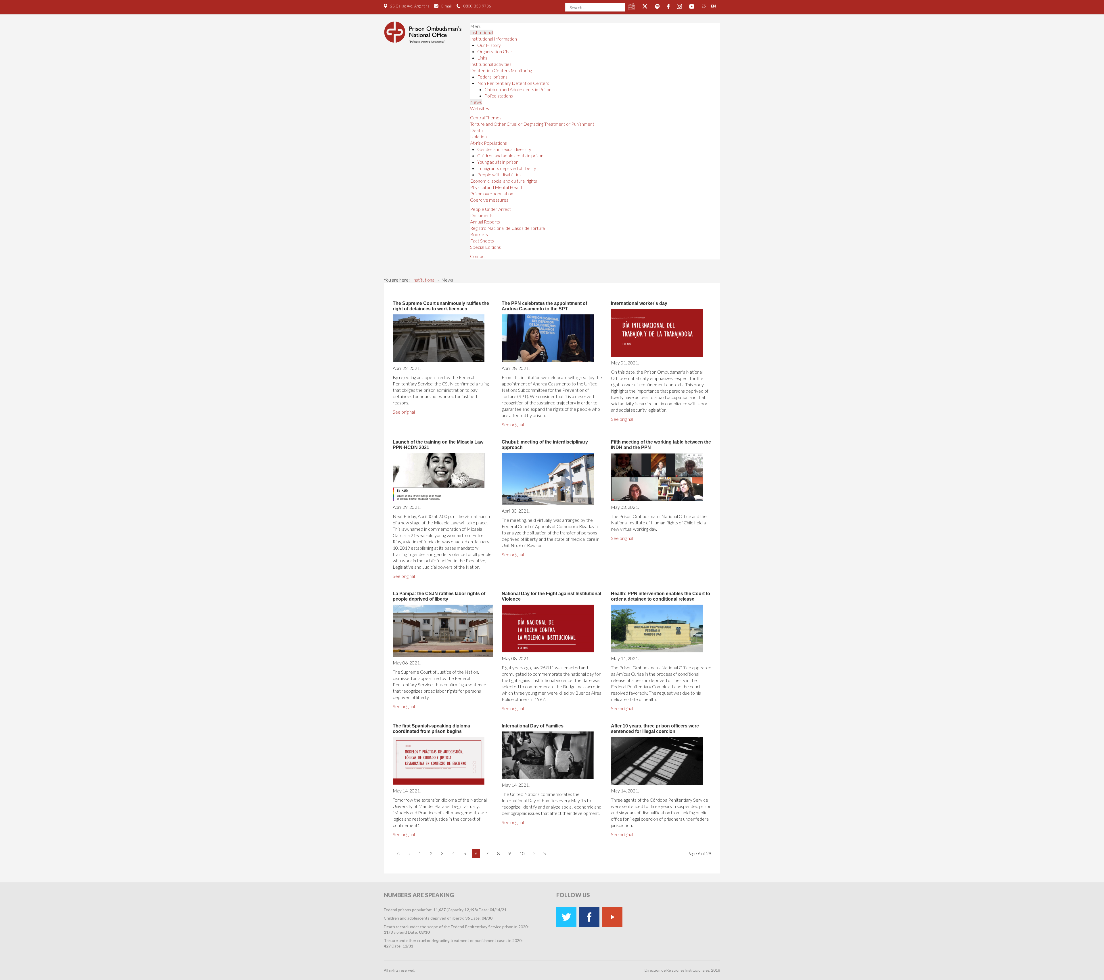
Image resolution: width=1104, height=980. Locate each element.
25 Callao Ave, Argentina (410, 6)
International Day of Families (533, 725)
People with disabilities (499, 174)
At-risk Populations (488, 143)
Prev (409, 853)
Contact (478, 256)
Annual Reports (485, 221)
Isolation (478, 136)
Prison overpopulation (491, 193)
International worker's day (639, 303)
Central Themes (485, 117)
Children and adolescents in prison (510, 155)
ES (704, 6)
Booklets (479, 234)
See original (404, 411)
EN (713, 6)
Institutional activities (490, 64)
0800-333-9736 (477, 6)
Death (476, 130)
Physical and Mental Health (496, 187)
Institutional (481, 32)
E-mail (446, 6)
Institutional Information (493, 38)
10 (522, 853)
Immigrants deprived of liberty (506, 168)
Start (398, 853)
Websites (479, 108)
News (476, 102)
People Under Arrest (490, 209)
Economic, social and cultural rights (503, 181)
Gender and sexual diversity (504, 149)
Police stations (498, 95)
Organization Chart (495, 51)
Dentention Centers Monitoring (501, 70)
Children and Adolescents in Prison (517, 89)
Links (482, 57)
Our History (489, 45)
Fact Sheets (482, 240)
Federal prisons (492, 76)
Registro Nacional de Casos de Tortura (507, 228)
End (544, 853)
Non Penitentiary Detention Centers (513, 83)
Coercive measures (489, 200)
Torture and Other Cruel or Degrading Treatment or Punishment (532, 124)
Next (534, 853)
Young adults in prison (497, 162)
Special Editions (485, 247)
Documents (481, 215)
